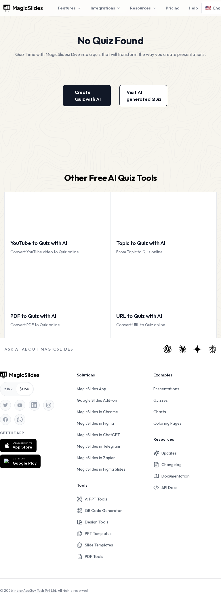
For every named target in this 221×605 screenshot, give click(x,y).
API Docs (169, 487)
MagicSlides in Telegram (98, 446)
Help (193, 8)
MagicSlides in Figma (95, 423)
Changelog (171, 464)
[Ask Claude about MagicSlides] (182, 349)
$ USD (24, 389)
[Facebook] (5, 419)
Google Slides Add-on (97, 400)
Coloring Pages (167, 423)
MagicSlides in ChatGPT (98, 434)
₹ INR (8, 389)
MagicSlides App (91, 388)
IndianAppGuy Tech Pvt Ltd (35, 590)
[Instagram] (48, 405)
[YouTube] (19, 405)
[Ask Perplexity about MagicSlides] (212, 349)
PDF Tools (94, 556)
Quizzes (160, 400)
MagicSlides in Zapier (96, 457)
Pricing (173, 8)
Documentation (175, 476)
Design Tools (96, 522)
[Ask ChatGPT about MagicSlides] (167, 349)
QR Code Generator (103, 510)
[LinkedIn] (34, 405)
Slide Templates (99, 545)
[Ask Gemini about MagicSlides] (197, 349)
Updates (169, 453)
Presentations (166, 388)
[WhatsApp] (19, 419)
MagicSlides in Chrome (97, 411)
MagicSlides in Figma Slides (101, 469)
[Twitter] (5, 405)
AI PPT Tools (96, 499)
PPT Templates (98, 533)
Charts (159, 411)
